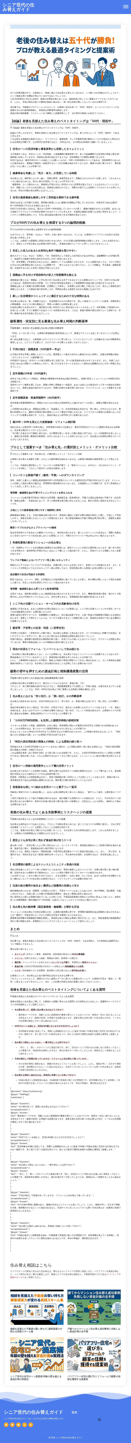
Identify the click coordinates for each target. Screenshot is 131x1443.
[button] (99, 1419)
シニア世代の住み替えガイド (18, 7)
